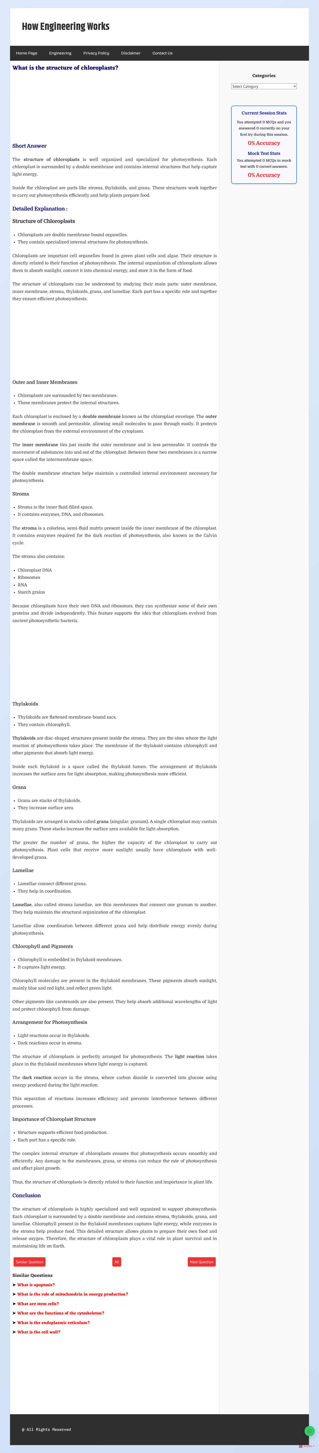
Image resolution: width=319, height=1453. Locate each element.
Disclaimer (131, 53)
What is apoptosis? (33, 1285)
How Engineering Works (66, 27)
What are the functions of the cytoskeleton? (58, 1313)
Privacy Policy (96, 53)
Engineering (60, 53)
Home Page (26, 53)
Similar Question (29, 1261)
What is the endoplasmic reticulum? (51, 1323)
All (117, 1261)
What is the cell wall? (36, 1332)
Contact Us (162, 53)
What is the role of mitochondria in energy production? (70, 1294)
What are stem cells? (35, 1304)
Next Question (201, 1261)
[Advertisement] (114, 106)
